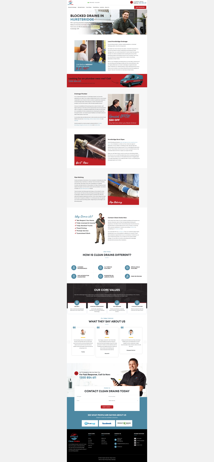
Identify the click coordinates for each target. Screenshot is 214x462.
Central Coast (104, 443)
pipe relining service (84, 188)
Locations (102, 7)
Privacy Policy (108, 459)
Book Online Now (140, 7)
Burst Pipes (89, 7)
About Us (107, 7)
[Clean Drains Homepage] (70, 2)
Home (89, 438)
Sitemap (113, 459)
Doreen (100, 123)
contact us (117, 228)
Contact (90, 447)
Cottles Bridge (86, 118)
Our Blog (90, 440)
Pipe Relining (96, 7)
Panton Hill (98, 118)
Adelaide (103, 440)
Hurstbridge (99, 22)
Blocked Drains (81, 7)
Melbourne (103, 438)
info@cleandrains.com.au (123, 443)
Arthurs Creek (93, 118)
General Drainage (72, 7)
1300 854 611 (142, 3)
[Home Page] (74, 437)
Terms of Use (101, 459)
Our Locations (91, 443)
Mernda (76, 120)
